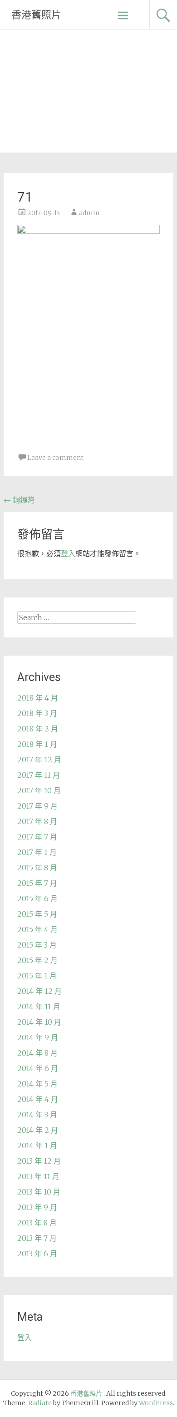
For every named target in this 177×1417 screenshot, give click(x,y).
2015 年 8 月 (37, 867)
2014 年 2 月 (37, 1130)
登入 (68, 553)
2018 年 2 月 (37, 728)
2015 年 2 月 (37, 960)
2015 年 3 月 (37, 944)
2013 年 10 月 (38, 1191)
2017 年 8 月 (37, 821)
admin (89, 213)
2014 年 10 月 (39, 1022)
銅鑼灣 (19, 499)
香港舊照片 (36, 14)
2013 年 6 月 (37, 1253)
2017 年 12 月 (39, 759)
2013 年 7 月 (37, 1238)
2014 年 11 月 (38, 1006)
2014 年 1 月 (37, 1145)
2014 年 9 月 (37, 1037)
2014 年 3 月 (37, 1114)
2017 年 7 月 (37, 836)
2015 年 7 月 (37, 883)
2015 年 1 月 (37, 975)
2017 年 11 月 (38, 775)
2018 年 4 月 (37, 697)
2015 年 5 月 (37, 913)
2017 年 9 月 (37, 805)
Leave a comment (55, 458)
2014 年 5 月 (37, 1083)
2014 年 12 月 (39, 991)
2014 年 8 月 (37, 1052)
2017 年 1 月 (37, 852)
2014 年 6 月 (37, 1068)
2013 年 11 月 (38, 1176)
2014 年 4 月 (37, 1099)
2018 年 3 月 (37, 713)
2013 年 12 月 (39, 1160)
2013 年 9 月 (37, 1207)
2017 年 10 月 (39, 790)
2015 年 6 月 (37, 898)
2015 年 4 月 (37, 929)
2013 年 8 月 (37, 1222)
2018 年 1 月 (37, 744)
